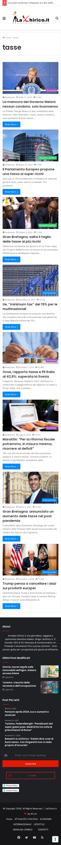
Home (8, 37)
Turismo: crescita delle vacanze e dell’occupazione (19, 684)
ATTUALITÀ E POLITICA (26, 819)
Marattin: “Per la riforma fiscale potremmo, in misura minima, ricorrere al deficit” (29, 444)
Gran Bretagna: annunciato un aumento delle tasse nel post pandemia (28, 516)
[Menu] (4, 19)
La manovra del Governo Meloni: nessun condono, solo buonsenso (30, 104)
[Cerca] (57, 19)
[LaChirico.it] (31, 18)
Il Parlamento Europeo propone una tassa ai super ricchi (28, 171)
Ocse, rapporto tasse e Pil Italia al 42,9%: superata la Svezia (29, 374)
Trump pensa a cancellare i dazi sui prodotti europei (29, 585)
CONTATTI (43, 829)
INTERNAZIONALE (23, 824)
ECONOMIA (46, 819)
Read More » (11, 124)
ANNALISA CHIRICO (23, 829)
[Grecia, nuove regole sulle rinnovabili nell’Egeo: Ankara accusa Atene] (50, 671)
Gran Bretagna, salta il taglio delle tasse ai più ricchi (27, 239)
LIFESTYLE (39, 824)
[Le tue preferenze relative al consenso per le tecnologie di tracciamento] (55, 839)
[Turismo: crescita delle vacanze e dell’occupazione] (50, 687)
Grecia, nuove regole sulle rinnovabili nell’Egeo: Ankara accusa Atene (19, 670)
